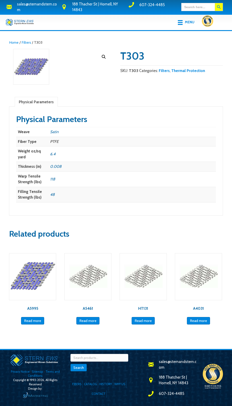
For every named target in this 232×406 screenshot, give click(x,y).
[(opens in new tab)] (207, 22)
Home (14, 42)
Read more (32, 321)
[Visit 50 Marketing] (35, 395)
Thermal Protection (188, 70)
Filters (26, 42)
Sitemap (37, 371)
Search (78, 367)
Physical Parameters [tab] (36, 102)
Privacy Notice (20, 371)
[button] (104, 57)
